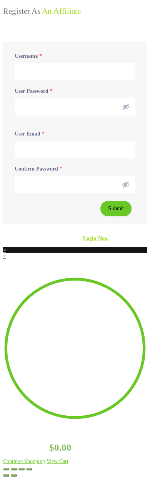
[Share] (21, 469)
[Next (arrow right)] (14, 475)
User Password (34, 91)
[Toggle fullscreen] (14, 469)
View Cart (57, 461)
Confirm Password (38, 169)
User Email (30, 134)
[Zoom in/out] (6, 469)
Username (28, 56)
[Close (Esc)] (29, 469)
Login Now (95, 238)
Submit (116, 208)
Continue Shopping (24, 461)
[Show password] (126, 106)
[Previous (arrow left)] (6, 475)
